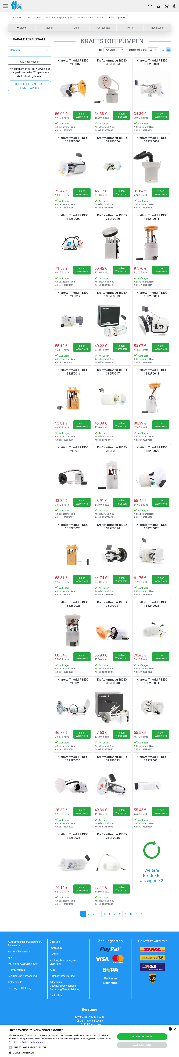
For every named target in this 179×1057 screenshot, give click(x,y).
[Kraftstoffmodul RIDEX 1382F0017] (112, 398)
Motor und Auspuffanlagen (23, 963)
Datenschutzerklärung (62, 976)
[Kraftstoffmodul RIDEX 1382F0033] (112, 785)
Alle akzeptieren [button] (142, 1036)
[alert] (89, 1041)
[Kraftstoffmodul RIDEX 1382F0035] (73, 863)
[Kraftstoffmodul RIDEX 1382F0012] (73, 321)
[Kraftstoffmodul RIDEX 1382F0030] (112, 708)
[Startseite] (12, 6)
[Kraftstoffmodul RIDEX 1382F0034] (152, 785)
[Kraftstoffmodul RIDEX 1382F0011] (152, 244)
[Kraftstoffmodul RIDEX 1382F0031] (152, 708)
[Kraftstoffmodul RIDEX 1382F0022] (152, 476)
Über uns (55, 941)
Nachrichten (56, 995)
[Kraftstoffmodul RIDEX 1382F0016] (73, 398)
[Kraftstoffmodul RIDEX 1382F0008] (152, 166)
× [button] (175, 1029)
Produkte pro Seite (136, 49)
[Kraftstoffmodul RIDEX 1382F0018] (152, 398)
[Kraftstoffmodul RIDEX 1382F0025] (152, 553)
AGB (52, 969)
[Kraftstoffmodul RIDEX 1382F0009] (73, 244)
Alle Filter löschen (29, 61)
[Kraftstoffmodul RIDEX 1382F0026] (73, 631)
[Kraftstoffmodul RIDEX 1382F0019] (73, 476)
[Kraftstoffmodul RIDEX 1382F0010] (112, 244)
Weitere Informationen (33, 1042)
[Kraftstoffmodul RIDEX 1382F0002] (73, 89)
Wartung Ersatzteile (19, 951)
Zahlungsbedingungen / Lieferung (63, 962)
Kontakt (54, 954)
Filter (99, 49)
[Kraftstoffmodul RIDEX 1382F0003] (112, 89)
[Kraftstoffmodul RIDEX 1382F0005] (73, 166)
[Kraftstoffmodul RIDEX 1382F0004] (152, 89)
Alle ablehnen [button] (142, 1044)
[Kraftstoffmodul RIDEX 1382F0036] (112, 863)
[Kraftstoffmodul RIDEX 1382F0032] (73, 785)
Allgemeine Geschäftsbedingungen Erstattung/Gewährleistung (65, 986)
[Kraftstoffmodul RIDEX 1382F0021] (112, 476)
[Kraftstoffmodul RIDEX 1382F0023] (73, 553)
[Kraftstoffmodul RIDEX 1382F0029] (73, 708)
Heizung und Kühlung (19, 988)
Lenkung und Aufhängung (22, 976)
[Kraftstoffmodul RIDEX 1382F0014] (152, 321)
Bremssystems (16, 969)
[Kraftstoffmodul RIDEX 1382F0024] (112, 553)
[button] (10, 1047)
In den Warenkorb (82, 115)
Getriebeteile (15, 982)
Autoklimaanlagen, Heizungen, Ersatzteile (25, 943)
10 (131, 913)
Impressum (56, 948)
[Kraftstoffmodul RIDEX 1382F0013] (112, 321)
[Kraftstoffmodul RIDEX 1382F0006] (112, 166)
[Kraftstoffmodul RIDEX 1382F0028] (152, 631)
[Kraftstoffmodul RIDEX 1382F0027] (112, 631)
